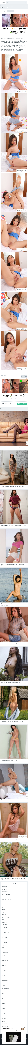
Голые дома (10, 10)
